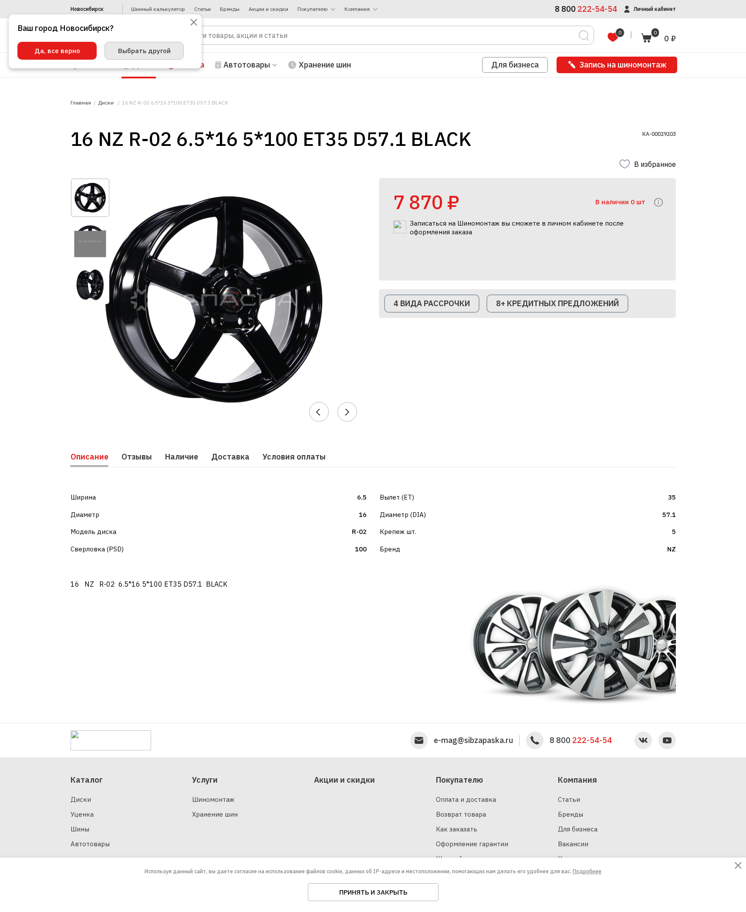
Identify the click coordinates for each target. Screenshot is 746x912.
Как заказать (456, 829)
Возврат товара (461, 814)
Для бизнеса (515, 65)
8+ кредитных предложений (557, 303)
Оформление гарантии (472, 844)
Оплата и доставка (466, 799)
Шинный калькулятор (158, 9)
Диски (81, 799)
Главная (81, 102)
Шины (80, 829)
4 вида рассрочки (432, 303)
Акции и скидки (268, 9)
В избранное (655, 164)
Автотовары (90, 844)
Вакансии (573, 844)
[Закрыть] (193, 23)
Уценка (82, 814)
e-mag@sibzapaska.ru (473, 740)
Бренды (230, 9)
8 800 (581, 740)
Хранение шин (325, 65)
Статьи (202, 9)
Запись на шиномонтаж (623, 65)
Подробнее (587, 871)
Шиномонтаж (213, 799)
